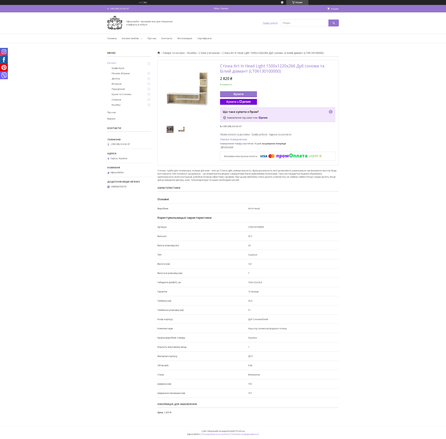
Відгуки (111, 118)
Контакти (167, 38)
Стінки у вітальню (209, 53)
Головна (112, 38)
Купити (239, 94)
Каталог (111, 62)
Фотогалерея (184, 38)
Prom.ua (240, 431)
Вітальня (116, 83)
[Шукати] (333, 23)
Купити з (232, 101)
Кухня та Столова (121, 94)
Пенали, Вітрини (121, 73)
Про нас (152, 38)
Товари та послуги (173, 53)
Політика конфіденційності (245, 434)
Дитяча (116, 78)
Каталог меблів (130, 38)
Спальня (116, 99)
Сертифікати (204, 38)
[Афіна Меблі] (114, 29)
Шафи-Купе (118, 68)
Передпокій (118, 89)
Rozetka (191, 53)
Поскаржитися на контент (215, 434)
